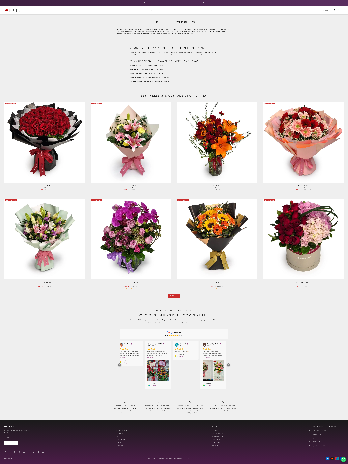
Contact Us (215, 445)
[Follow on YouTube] (24, 452)
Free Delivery (119, 433)
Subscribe (11, 443)
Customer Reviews (121, 430)
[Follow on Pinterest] (19, 452)
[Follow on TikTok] (29, 452)
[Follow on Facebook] (5, 452)
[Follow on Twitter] (10, 452)
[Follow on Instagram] (15, 452)
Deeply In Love (44, 186)
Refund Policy (216, 439)
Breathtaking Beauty (303, 283)
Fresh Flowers (163, 10)
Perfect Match (131, 186)
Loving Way (217, 186)
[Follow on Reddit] (43, 452)
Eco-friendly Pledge (217, 433)
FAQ (117, 436)
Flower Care (119, 442)
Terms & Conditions (217, 436)
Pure (217, 283)
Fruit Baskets (196, 10)
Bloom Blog (119, 445)
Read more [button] (125, 358)
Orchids (175, 10)
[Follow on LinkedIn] (33, 452)
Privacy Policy (216, 442)
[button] (119, 364)
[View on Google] (124, 345)
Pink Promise (303, 186)
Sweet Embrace (45, 283)
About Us (215, 430)
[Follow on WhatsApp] (38, 452)
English (326, 10)
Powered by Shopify (184, 458)
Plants (185, 10)
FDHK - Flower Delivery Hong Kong (176, 52)
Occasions (150, 10)
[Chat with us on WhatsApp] (343, 459)
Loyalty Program (120, 439)
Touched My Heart (131, 283)
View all (174, 296)
